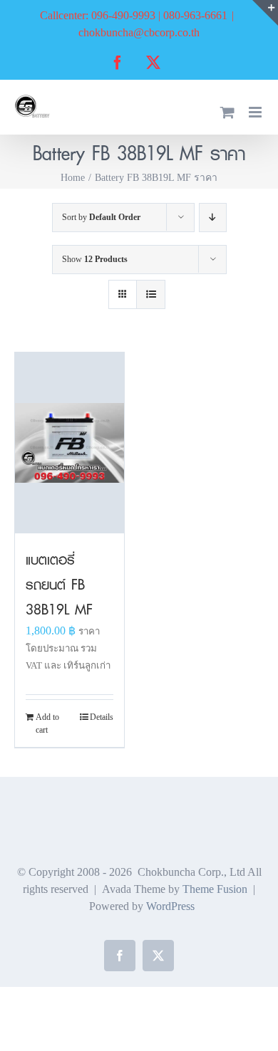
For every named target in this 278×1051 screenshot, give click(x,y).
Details (101, 717)
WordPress (170, 906)
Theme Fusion (214, 889)
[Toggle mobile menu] (256, 112)
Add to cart (47, 723)
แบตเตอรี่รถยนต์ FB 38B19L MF (59, 585)
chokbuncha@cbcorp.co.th (139, 32)
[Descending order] (213, 217)
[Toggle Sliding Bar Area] (265, 13)
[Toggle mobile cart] (227, 112)
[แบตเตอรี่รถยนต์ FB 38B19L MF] (69, 442)
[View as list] (151, 294)
